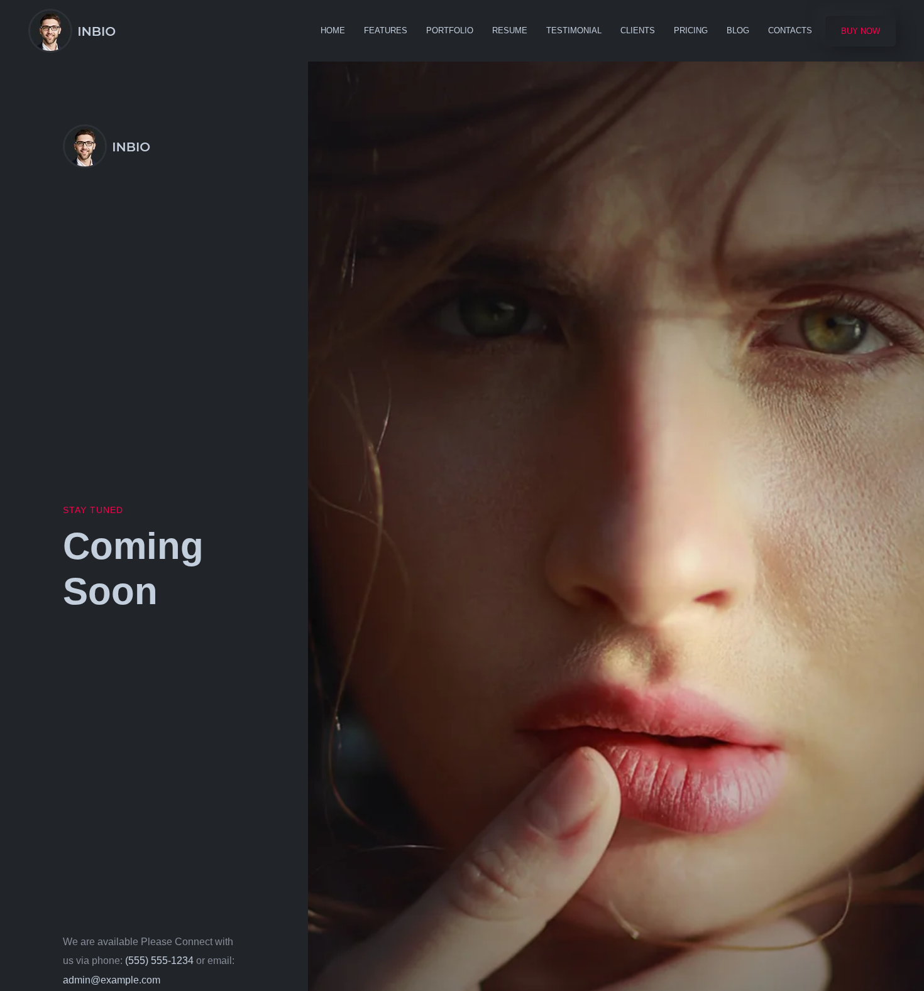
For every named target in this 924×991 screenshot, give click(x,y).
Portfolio (449, 30)
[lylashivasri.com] (72, 31)
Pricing (691, 30)
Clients (637, 30)
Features (385, 30)
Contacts (790, 30)
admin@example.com (111, 980)
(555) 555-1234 (159, 960)
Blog (738, 30)
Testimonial (574, 30)
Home (333, 30)
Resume (509, 30)
